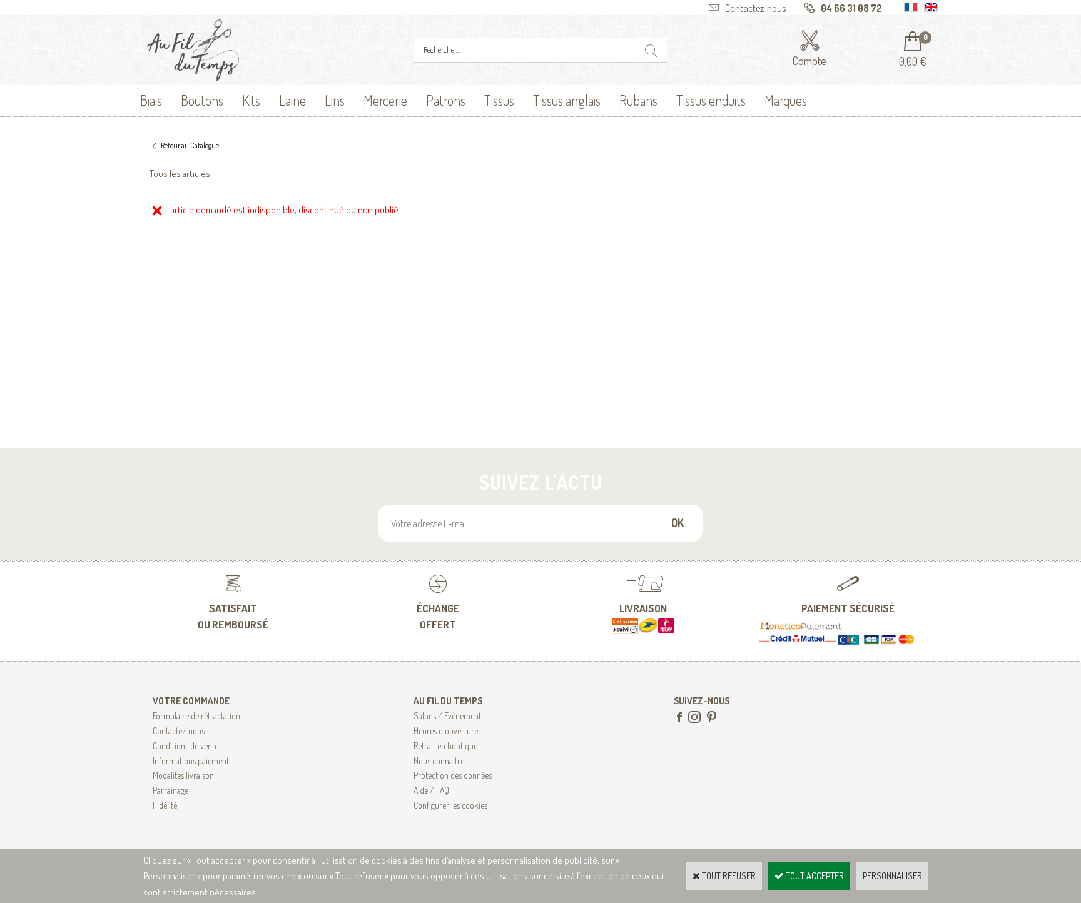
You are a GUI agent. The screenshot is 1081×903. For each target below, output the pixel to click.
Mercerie (385, 100)
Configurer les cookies (450, 805)
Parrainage (170, 790)
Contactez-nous (179, 730)
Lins (335, 100)
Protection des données (453, 775)
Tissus (499, 100)
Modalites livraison (183, 775)
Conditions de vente (185, 745)
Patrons (445, 100)
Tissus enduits (711, 100)
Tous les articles (180, 173)
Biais (151, 100)
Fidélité (165, 805)
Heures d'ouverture (446, 730)
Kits (251, 100)
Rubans (638, 100)
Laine (292, 100)
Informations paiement (191, 760)
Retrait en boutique (445, 745)
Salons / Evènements (449, 715)
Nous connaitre (439, 760)
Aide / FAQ (431, 790)
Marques (785, 100)
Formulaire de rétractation (196, 715)
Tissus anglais (567, 100)
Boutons (202, 100)
